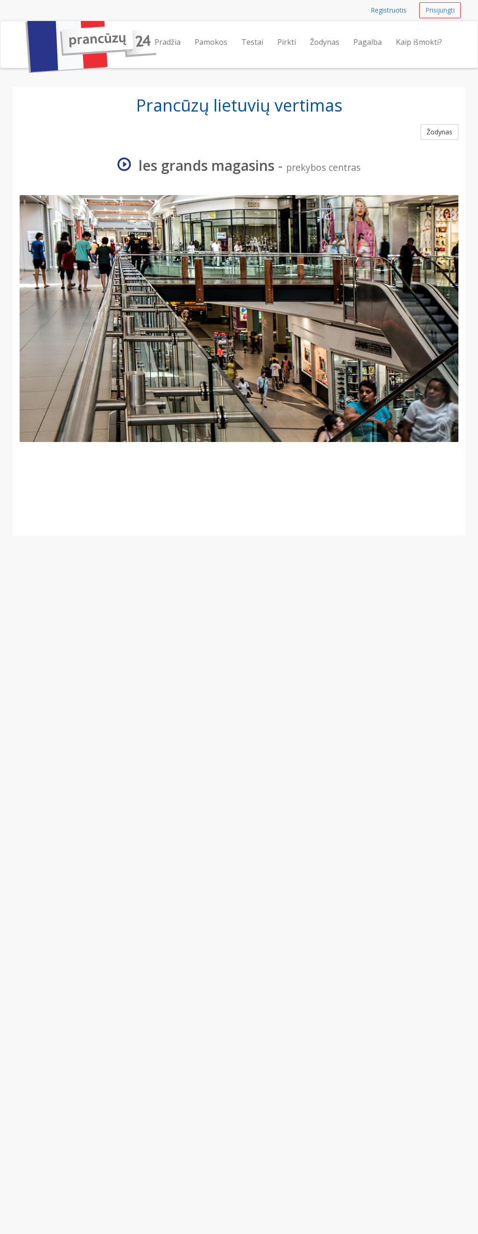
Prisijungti (440, 10)
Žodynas (324, 42)
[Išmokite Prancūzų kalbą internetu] (22, 32)
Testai (252, 42)
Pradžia (168, 42)
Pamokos (211, 42)
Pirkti (286, 42)
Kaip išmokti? (419, 42)
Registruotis (389, 10)
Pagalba (367, 42)
